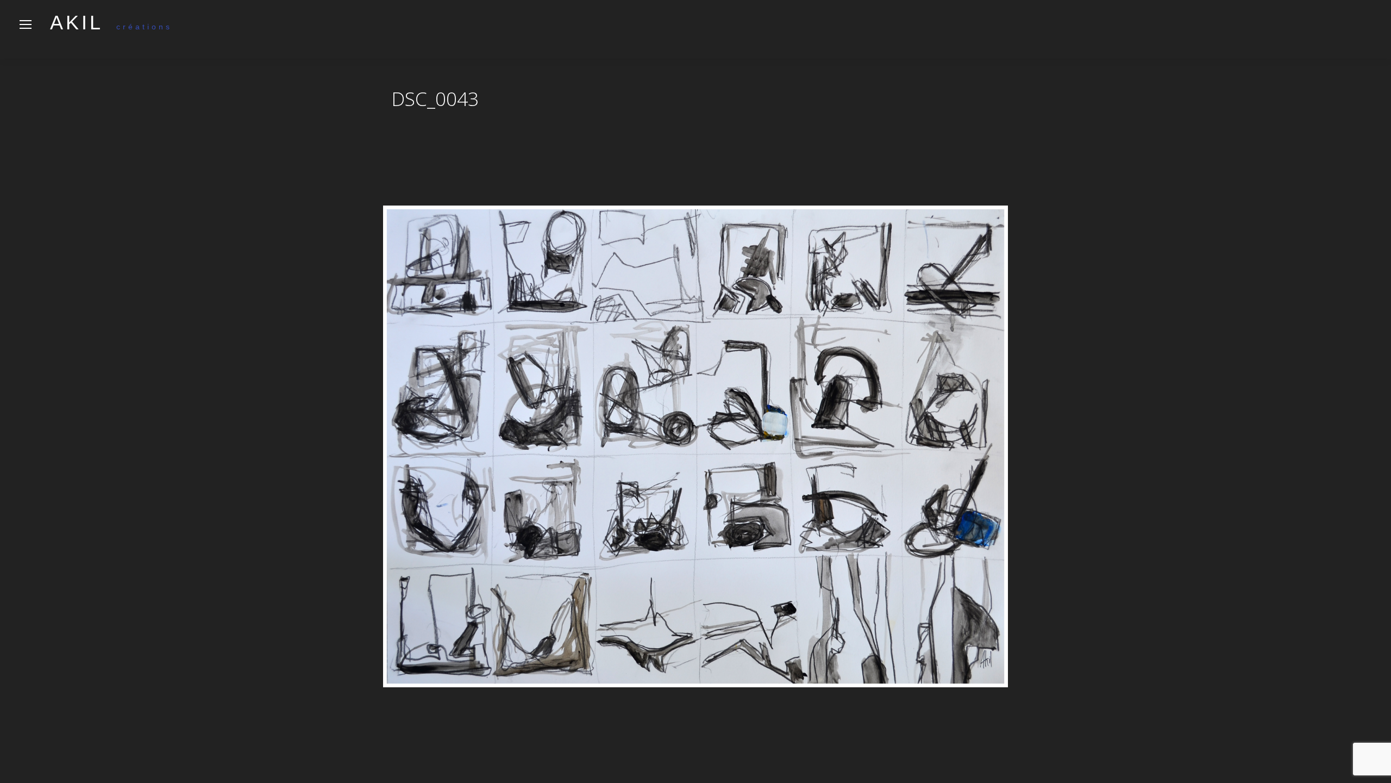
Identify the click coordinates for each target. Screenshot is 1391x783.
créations (111, 26)
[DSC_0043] (695, 446)
